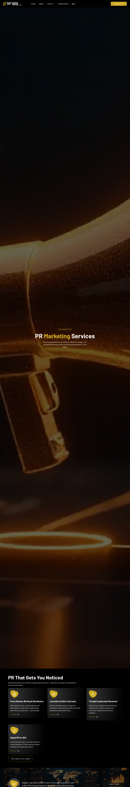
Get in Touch (114, 784)
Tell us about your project (20, 758)
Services (50, 4)
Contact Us (117, 4)
